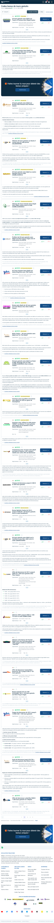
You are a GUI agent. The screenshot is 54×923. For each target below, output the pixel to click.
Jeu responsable (45, 875)
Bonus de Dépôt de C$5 (33, 889)
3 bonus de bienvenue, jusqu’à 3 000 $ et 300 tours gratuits (24, 483)
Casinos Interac (5, 889)
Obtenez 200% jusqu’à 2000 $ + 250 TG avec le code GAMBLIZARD (23, 615)
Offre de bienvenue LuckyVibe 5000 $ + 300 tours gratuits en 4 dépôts (23, 798)
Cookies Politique (25, 921)
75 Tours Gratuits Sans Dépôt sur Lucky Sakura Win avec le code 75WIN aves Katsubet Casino (24, 52)
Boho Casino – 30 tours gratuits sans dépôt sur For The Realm (23, 334)
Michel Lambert (8, 8)
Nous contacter (45, 872)
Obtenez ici (45, 19)
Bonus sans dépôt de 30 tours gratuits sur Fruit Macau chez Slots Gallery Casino (24, 306)
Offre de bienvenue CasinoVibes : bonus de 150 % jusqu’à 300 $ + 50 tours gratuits (23, 671)
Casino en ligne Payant (6, 878)
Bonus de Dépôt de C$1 (33, 886)
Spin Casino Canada (19, 889)
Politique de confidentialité (6, 921)
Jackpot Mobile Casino (19, 882)
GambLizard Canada (5, 820)
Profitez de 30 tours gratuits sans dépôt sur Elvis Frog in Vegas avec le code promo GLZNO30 (23, 238)
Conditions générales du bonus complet (9, 43)
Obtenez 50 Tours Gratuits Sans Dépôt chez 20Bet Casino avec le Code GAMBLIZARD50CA (24, 205)
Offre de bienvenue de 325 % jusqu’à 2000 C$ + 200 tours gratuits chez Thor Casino (23, 573)
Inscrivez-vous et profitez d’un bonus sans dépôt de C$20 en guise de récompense (23, 400)
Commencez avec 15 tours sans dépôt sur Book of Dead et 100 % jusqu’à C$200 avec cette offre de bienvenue (24, 451)
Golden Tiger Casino (19, 892)
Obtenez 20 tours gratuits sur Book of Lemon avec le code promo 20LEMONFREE (24, 142)
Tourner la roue (22, 89)
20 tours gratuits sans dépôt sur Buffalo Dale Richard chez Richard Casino (22, 104)
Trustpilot (27, 916)
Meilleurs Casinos (5, 871)
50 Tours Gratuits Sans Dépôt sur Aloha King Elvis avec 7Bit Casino (22, 271)
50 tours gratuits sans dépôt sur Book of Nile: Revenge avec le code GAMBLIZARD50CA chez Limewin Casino (24, 363)
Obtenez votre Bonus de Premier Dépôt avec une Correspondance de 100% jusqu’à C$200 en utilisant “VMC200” (23, 642)
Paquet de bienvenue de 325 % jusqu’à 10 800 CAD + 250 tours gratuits (24, 713)
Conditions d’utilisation (16, 921)
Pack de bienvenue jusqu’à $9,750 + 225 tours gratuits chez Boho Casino (23, 760)
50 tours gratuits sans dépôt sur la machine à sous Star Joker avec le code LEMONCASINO (23, 539)
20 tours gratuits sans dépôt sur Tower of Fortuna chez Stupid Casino (23, 19)
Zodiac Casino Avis (19, 879)
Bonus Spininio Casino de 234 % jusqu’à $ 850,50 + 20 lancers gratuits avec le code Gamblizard (23, 512)
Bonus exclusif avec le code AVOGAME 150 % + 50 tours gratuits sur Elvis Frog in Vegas (23, 693)
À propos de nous (45, 869)
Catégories (6, 11)
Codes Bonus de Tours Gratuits (28, 820)
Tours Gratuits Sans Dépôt (15, 820)
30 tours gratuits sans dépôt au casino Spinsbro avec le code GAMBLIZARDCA (24, 173)
